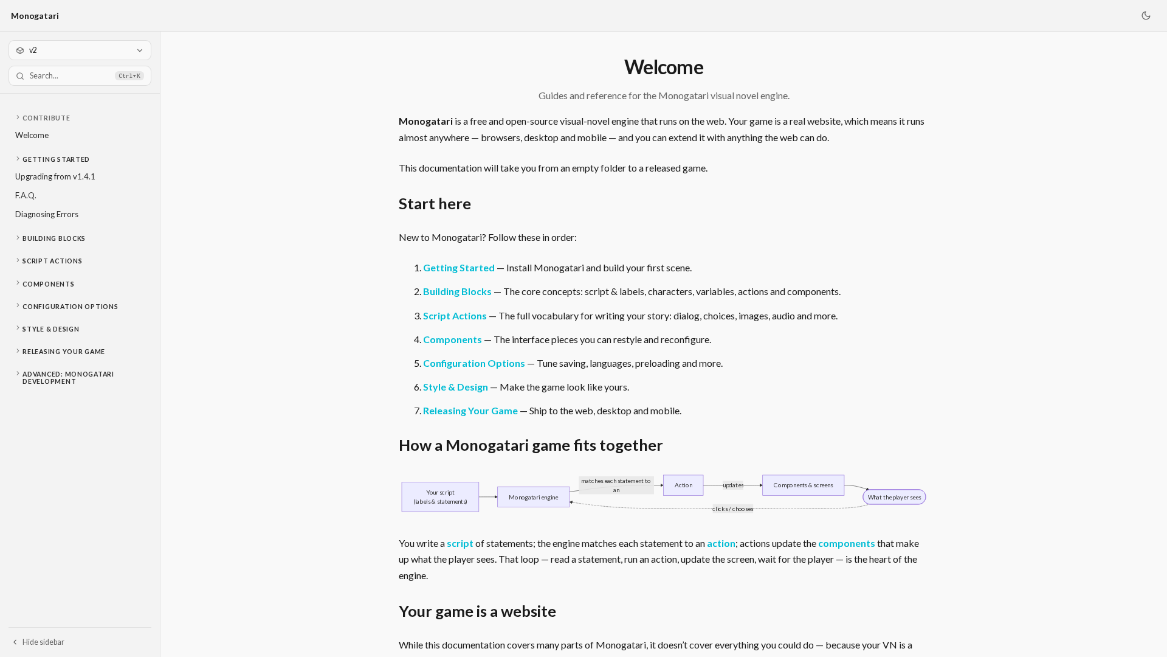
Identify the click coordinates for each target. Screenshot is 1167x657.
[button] (80, 118)
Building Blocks (54, 238)
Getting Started (56, 159)
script (460, 543)
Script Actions (52, 261)
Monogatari (35, 15)
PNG (909, 485)
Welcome (32, 135)
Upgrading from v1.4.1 (55, 176)
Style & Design (50, 329)
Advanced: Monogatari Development (68, 377)
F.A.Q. (25, 195)
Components (48, 284)
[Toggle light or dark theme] (1145, 15)
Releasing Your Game (63, 351)
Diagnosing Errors (46, 214)
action (721, 543)
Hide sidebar (43, 642)
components (846, 543)
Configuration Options (70, 306)
